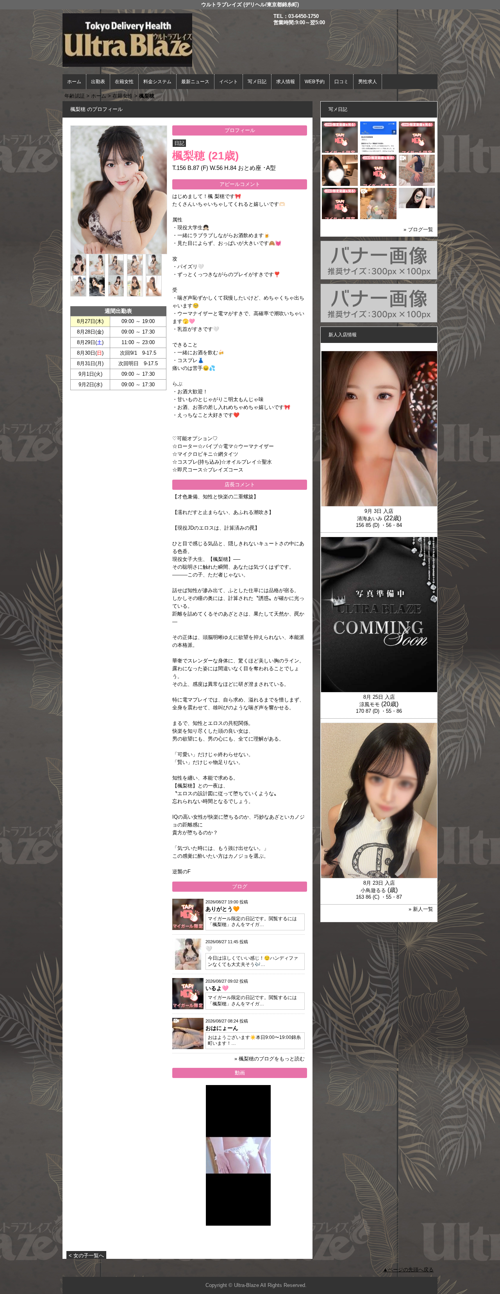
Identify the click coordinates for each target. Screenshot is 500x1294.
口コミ (341, 81)
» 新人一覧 (421, 909)
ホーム (74, 81)
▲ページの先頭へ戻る (408, 1270)
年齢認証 (74, 96)
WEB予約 (315, 81)
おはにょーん (221, 1028)
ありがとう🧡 (222, 909)
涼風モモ (369, 704)
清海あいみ (369, 518)
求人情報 (285, 81)
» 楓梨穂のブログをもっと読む (269, 1059)
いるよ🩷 (217, 988)
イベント (228, 81)
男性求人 (367, 81)
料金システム (157, 81)
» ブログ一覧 (418, 229)
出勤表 (98, 81)
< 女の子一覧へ (86, 1255)
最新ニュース (195, 81)
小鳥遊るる (373, 890)
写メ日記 (257, 81)
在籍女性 (124, 81)
